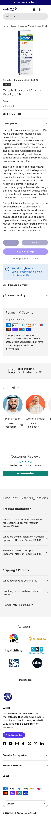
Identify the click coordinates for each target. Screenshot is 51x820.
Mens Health (13, 418)
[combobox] (25, 16)
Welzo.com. (9, 727)
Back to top (25, 679)
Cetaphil (7, 80)
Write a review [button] (25, 473)
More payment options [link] (25, 258)
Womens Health (35, 418)
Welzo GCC (14, 813)
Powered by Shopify (28, 813)
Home (5, 26)
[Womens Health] (35, 404)
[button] (40, 9)
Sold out (34, 242)
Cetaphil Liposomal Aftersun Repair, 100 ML (29, 26)
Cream (6, 101)
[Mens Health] (13, 404)
